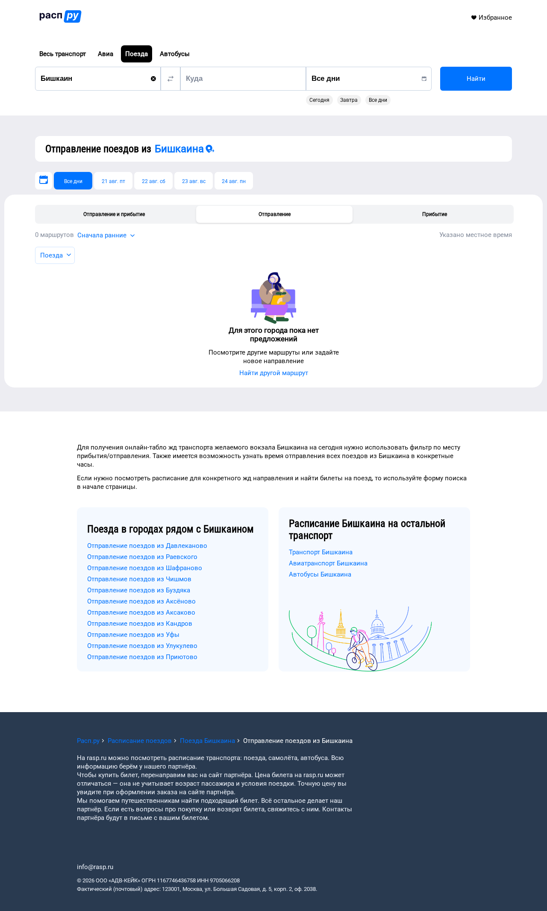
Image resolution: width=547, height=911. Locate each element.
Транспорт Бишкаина (321, 552)
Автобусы (175, 54)
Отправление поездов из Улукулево (142, 646)
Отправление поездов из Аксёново (141, 601)
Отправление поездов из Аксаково (141, 612)
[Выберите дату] (43, 180)
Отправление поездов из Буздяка (138, 590)
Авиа (105, 54)
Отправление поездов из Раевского (142, 557)
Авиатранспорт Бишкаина (328, 563)
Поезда (136, 54)
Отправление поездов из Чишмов (139, 579)
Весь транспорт (62, 54)
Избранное (495, 17)
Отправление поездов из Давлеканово (147, 546)
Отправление (275, 214)
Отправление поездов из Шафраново (144, 568)
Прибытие (434, 214)
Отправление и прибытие (114, 214)
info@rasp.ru (95, 867)
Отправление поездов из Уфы (133, 635)
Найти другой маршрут (273, 373)
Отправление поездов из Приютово (142, 657)
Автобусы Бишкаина (320, 574)
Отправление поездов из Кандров (139, 623)
